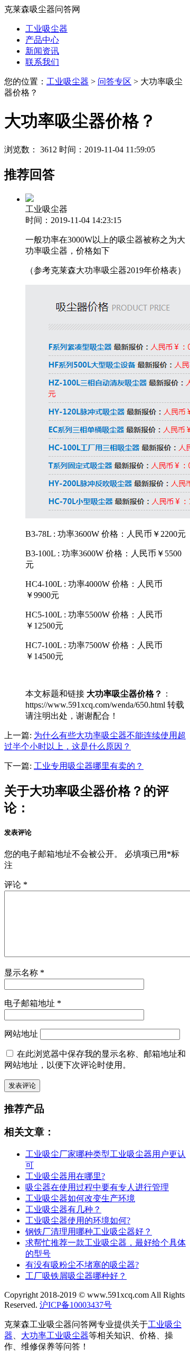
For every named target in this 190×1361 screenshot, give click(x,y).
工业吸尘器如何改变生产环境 (80, 1198)
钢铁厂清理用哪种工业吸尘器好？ (88, 1231)
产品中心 (42, 39)
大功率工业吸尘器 (55, 1335)
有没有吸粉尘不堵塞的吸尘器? (82, 1264)
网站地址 (21, 1033)
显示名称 (24, 972)
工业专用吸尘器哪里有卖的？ (89, 765)
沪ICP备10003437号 (76, 1304)
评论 (15, 884)
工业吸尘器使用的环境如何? (77, 1220)
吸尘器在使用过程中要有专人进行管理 (97, 1187)
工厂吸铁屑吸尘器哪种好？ (76, 1275)
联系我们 (42, 61)
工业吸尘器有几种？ (63, 1209)
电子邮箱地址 (32, 1003)
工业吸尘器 (46, 28)
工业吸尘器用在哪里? (65, 1176)
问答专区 (114, 81)
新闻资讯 (42, 50)
